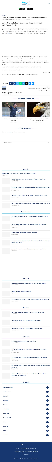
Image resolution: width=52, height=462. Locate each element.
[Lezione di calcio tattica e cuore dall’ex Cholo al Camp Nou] (6, 314)
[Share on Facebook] (14, 83)
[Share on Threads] (26, 83)
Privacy (16, 458)
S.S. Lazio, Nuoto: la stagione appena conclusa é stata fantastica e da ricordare (31, 366)
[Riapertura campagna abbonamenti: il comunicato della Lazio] (38, 109)
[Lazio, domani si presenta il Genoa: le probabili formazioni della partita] (13, 109)
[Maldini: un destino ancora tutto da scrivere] (6, 343)
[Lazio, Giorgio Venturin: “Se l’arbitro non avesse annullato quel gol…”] (6, 205)
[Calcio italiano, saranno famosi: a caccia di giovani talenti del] (6, 181)
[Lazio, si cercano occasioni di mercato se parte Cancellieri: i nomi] (6, 218)
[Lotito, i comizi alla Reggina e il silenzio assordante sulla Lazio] (6, 285)
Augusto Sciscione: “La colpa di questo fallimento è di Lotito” (19, 173)
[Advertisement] (26, 44)
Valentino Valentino (10, 19)
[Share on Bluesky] (30, 83)
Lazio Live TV (33, 448)
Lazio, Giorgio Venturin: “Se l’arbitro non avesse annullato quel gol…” (31, 203)
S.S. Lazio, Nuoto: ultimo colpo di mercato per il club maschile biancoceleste (29, 350)
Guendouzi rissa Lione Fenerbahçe (21, 291)
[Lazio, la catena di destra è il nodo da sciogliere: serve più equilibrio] (6, 301)
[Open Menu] (49, 3)
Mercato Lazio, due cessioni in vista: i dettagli (24, 232)
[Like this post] (11, 83)
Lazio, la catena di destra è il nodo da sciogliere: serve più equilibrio (30, 299)
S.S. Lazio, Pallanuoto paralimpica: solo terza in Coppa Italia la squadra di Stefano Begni (29, 374)
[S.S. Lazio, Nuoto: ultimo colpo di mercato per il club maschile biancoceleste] (6, 351)
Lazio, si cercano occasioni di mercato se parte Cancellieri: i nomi (30, 216)
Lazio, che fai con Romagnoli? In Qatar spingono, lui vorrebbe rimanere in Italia (29, 225)
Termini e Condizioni (29, 458)
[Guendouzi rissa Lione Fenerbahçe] (6, 293)
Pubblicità (20, 458)
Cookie (36, 458)
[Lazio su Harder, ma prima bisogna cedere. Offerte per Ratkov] (6, 251)
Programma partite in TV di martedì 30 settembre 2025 (27, 328)
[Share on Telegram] (23, 83)
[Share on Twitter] (17, 83)
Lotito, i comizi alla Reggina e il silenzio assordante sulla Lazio (29, 283)
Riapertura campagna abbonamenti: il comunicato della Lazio (38, 119)
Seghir (8, 33)
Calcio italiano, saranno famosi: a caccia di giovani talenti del (28, 179)
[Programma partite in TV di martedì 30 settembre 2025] (6, 330)
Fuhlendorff (15, 58)
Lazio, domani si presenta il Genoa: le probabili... (14, 119)
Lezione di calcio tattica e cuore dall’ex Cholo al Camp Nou (28, 312)
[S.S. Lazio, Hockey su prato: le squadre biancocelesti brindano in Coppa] (6, 359)
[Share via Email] (33, 83)
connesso (10, 132)
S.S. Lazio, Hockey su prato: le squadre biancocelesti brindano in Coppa (29, 358)
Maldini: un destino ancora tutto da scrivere (24, 341)
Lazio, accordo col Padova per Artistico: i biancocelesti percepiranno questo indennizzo (30, 241)
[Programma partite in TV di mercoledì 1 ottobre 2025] (6, 322)
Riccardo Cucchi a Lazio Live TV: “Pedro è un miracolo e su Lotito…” (30, 195)
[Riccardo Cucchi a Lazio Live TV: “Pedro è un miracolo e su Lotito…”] (6, 197)
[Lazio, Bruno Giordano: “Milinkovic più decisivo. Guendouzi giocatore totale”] (6, 189)
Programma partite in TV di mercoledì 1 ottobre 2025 (26, 320)
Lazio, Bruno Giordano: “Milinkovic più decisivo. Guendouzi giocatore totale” (31, 188)
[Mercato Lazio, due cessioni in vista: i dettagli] (6, 234)
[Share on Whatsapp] (20, 83)
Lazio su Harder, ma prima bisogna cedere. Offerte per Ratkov (29, 249)
